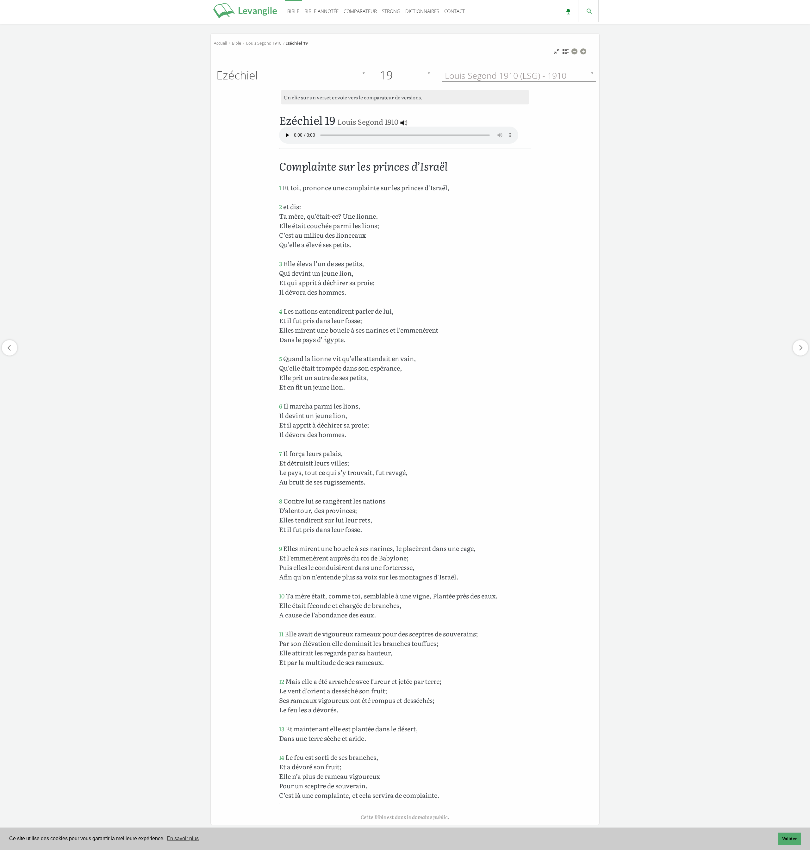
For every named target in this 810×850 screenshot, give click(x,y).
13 (281, 729)
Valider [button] (789, 838)
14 (281, 757)
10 (281, 596)
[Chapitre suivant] (800, 348)
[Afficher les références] (565, 53)
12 (281, 681)
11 (281, 634)
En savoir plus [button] (183, 838)
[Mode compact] (556, 53)
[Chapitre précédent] (9, 348)
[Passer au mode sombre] (568, 11)
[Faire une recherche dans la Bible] (589, 11)
